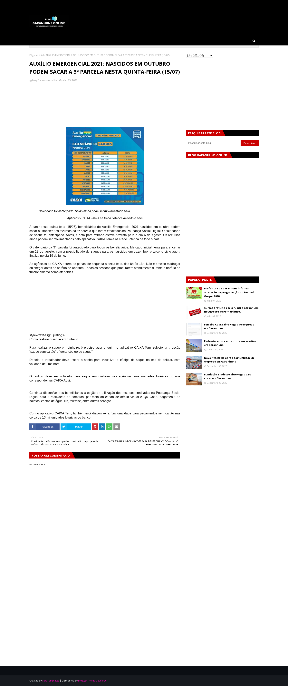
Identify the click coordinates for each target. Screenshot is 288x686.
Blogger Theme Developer (93, 680)
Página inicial (36, 55)
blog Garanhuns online (44, 80)
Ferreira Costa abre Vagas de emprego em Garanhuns (229, 326)
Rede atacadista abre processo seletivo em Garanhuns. (230, 343)
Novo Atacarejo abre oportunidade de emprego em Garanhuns (229, 359)
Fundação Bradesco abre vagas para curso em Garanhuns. (228, 376)
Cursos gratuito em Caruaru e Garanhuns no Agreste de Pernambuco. (231, 310)
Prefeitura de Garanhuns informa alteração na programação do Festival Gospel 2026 (229, 292)
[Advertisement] (104, 100)
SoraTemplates (50, 680)
